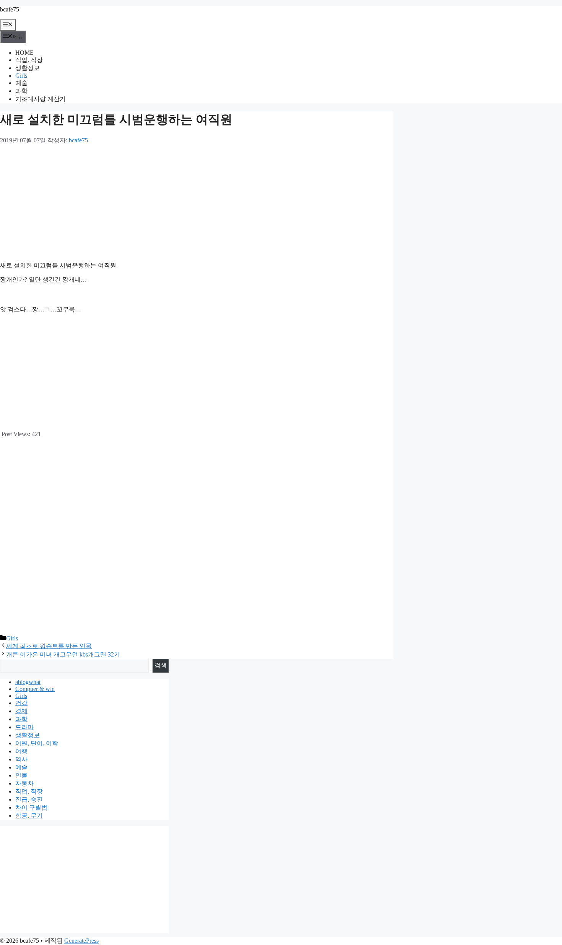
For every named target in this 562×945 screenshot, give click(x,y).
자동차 (24, 783)
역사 (21, 759)
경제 (21, 711)
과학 (21, 91)
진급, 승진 (29, 799)
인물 (21, 775)
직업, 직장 (29, 60)
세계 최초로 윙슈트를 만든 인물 (49, 646)
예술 (21, 83)
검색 (160, 665)
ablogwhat (28, 682)
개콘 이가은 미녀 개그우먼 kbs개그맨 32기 (63, 654)
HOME (24, 52)
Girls (21, 75)
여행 (21, 751)
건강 (21, 703)
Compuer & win (35, 689)
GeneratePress (81, 940)
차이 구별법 (31, 807)
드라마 (24, 727)
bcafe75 (9, 9)
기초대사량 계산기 (40, 99)
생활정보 (27, 68)
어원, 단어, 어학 (36, 743)
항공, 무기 (29, 815)
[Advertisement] (196, 202)
